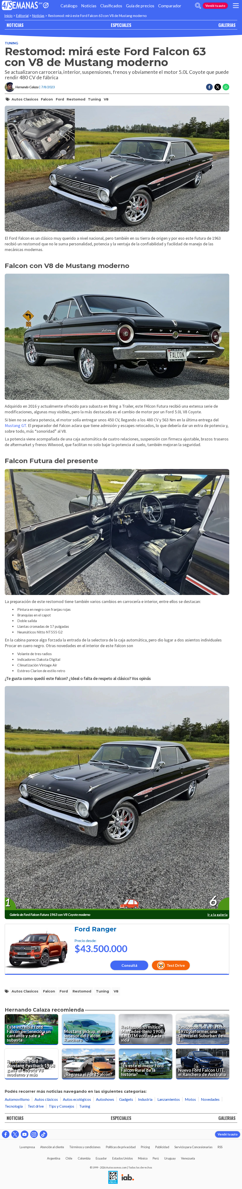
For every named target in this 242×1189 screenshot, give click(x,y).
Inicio (8, 16)
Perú (156, 1158)
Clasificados (111, 5)
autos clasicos (25, 99)
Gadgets (126, 1099)
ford (60, 99)
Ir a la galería (217, 915)
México (142, 1158)
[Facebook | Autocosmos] (5, 1134)
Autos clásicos (46, 1099)
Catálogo (68, 5)
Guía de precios (140, 5)
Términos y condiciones (84, 1147)
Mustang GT (15, 425)
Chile (68, 1158)
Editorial (22, 16)
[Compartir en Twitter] (217, 87)
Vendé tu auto (215, 6)
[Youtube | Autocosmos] (24, 1134)
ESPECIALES (121, 25)
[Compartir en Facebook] (209, 87)
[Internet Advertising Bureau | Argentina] (127, 1177)
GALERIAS (226, 25)
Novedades (210, 1099)
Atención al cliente (52, 1147)
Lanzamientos (168, 1099)
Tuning (11, 43)
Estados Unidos (122, 1158)
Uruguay (170, 1158)
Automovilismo (17, 1099)
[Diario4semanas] (20, 6)
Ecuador (101, 1158)
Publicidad (162, 1147)
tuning (94, 99)
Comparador (169, 5)
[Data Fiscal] (113, 1178)
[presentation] (117, 798)
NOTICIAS (15, 25)
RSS (220, 1147)
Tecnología (14, 1106)
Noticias (88, 5)
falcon (47, 99)
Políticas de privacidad (121, 1147)
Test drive (36, 1106)
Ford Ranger (95, 929)
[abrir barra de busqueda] (198, 5)
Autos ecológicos (77, 1099)
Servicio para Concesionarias (193, 1147)
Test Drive (176, 965)
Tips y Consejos (61, 1106)
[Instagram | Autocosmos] (34, 1134)
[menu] (236, 6)
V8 (106, 99)
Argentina (53, 1158)
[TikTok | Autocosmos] (43, 1134)
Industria (145, 1099)
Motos (190, 1099)
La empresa (27, 1147)
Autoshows (105, 1099)
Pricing (145, 1147)
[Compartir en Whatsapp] (226, 87)
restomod (76, 99)
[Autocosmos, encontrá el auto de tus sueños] (46, 6)
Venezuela (188, 1158)
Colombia (84, 1158)
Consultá (129, 965)
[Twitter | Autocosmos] (15, 1134)
